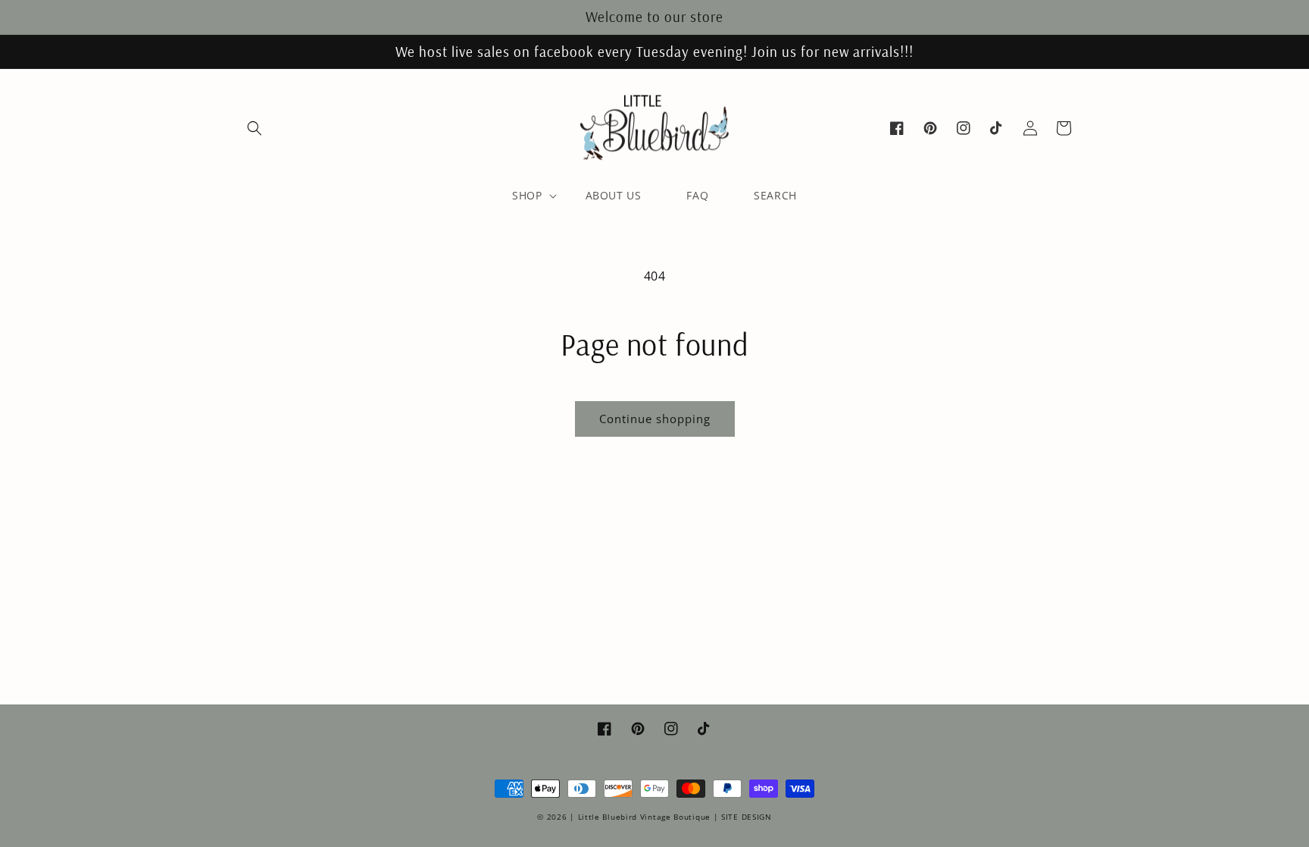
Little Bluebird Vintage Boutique (644, 816)
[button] (254, 128)
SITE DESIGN (746, 816)
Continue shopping (655, 418)
